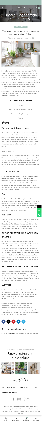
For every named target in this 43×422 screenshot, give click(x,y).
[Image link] (20, 380)
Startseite (13, 19)
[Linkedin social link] (18, 322)
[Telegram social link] (24, 322)
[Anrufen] (39, 215)
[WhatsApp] (39, 210)
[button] (41, 368)
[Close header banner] (39, 2)
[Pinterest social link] (14, 322)
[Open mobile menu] (2, 8)
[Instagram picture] (8, 368)
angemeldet (11, 333)
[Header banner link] (21, 2)
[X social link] (8, 322)
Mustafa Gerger (15, 38)
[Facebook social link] (4, 322)
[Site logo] (20, 8)
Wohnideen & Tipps (25, 19)
